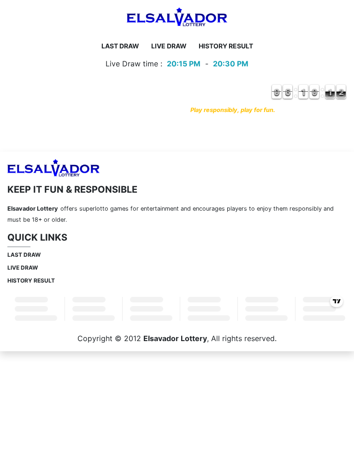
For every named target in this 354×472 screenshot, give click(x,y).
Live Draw (169, 46)
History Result (226, 46)
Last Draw (120, 46)
